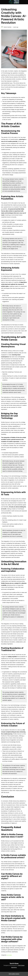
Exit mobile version (14, 974)
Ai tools (10, 955)
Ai (7, 955)
